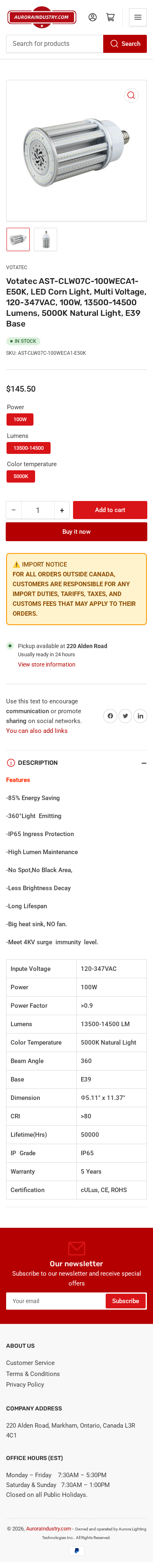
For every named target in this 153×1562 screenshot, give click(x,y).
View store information (46, 664)
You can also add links (37, 731)
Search (131, 44)
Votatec (16, 267)
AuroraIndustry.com (48, 1529)
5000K (20, 476)
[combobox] (76, 44)
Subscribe (125, 1301)
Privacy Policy (25, 1384)
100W (20, 419)
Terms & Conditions (33, 1374)
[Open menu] (138, 17)
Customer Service (30, 1363)
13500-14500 (28, 448)
